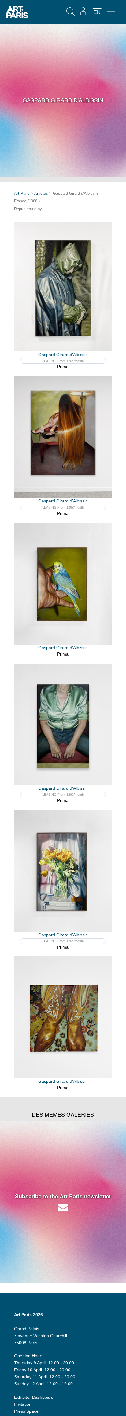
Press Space (26, 1411)
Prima (63, 366)
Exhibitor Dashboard (34, 1397)
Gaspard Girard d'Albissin (63, 354)
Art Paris (22, 193)
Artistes (41, 193)
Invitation (22, 1404)
